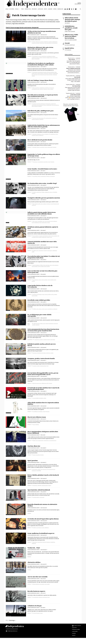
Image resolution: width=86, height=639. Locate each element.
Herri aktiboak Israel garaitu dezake (40, 140)
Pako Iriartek (72, 59)
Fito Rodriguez (68, 50)
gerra (38, 89)
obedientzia (52, 542)
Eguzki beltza (69, 48)
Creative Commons (77, 625)
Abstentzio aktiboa (34, 562)
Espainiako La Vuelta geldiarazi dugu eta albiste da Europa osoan (44, 155)
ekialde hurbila (37, 203)
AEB (33, 87)
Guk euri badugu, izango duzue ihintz (40, 80)
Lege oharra (74, 627)
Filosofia (42, 454)
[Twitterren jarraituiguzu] (67, 9)
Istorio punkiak (54, 235)
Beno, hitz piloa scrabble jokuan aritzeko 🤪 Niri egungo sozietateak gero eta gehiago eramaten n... (72, 98)
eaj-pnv (43, 134)
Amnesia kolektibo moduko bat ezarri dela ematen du (42, 242)
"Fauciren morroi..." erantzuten (74, 58)
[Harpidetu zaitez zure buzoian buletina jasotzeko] (65, 9)
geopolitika (40, 221)
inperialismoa (50, 309)
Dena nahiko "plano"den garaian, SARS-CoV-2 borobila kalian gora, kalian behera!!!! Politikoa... (73, 62)
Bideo (29, 323)
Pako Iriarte (67, 23)
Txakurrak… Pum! (34, 548)
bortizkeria (47, 87)
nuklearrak (34, 205)
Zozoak (67, 43)
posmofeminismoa (52, 440)
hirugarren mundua (35, 43)
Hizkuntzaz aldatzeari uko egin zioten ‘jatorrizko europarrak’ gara (40, 48)
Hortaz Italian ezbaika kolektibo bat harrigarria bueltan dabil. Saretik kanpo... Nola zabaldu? (72, 80)
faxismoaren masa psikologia (37, 105)
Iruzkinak (34, 9)
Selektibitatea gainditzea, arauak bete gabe (71, 27)
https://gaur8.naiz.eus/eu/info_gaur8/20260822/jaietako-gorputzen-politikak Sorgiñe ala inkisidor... (72, 89)
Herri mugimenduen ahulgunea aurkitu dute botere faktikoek (43, 432)
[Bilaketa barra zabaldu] (80, 9)
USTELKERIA (54, 192)
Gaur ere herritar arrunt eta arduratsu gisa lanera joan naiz (42, 271)
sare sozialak (47, 584)
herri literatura (45, 235)
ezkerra (43, 309)
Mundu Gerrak (56, 203)
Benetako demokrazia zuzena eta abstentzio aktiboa (42, 505)
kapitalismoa (36, 222)
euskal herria (46, 41)
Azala (7, 9)
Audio (29, 324)
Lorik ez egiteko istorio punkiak (44, 266)
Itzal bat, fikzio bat (34, 446)
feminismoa (46, 73)
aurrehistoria (35, 56)
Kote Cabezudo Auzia (42, 74)
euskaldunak (49, 56)
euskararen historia (35, 57)
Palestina (40, 106)
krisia (40, 222)
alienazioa (35, 118)
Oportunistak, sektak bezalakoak (39, 490)
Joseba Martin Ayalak (75, 94)
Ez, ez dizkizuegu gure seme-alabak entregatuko (39, 315)
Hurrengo (12, 620)
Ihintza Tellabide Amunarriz (71, 39)
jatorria (33, 58)
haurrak (47, 323)
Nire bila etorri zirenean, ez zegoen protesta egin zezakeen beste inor (43, 95)
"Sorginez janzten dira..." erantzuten (73, 75)
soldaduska (54, 250)
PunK (51, 237)
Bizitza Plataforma (36, 584)
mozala (44, 411)
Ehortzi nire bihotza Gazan (37, 417)
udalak (33, 251)
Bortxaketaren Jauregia (42, 72)
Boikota (38, 147)
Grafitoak (45, 339)
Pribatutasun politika (76, 629)
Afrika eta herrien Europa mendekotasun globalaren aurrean (42, 32)
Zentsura (33, 193)
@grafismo (35, 542)
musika (48, 237)
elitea (55, 72)
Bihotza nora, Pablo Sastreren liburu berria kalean (71, 36)
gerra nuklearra (44, 203)
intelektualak (55, 73)
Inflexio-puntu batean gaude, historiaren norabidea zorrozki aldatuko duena (42, 213)
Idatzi (45, 9)
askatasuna (39, 134)
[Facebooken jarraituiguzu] (73, 9)
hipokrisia (51, 73)
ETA (44, 118)
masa (33, 106)
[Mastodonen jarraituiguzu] (69, 9)
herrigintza (42, 584)
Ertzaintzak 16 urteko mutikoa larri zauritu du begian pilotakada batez (43, 388)
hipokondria (39, 542)
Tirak (22, 9)
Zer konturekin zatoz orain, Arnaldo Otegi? (42, 183)
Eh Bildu (34, 192)
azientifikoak (35, 411)
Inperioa (44, 57)
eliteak (34, 440)
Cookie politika (75, 631)
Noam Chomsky (49, 74)
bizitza (34, 454)
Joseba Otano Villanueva (70, 31)
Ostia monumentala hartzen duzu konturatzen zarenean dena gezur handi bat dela (43, 330)
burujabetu (38, 454)
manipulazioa (43, 176)
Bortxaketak (35, 72)
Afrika (34, 41)
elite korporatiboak (50, 72)
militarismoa (44, 237)
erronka (34, 613)
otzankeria (41, 119)
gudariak (33, 135)
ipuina (49, 235)
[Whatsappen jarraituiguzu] (76, 9)
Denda (55, 9)
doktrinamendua (36, 323)
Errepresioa (51, 87)
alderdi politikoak (36, 265)
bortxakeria (41, 398)
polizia (48, 89)
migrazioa (45, 89)
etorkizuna (48, 353)
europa (41, 41)
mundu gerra (44, 222)
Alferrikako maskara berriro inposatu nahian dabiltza (43, 403)
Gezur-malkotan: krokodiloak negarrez (41, 533)
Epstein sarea (34, 73)
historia (41, 57)
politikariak (47, 192)
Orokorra (29, 41)
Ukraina (50, 383)
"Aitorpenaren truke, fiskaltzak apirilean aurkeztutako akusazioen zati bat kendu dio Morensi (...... (73, 71)
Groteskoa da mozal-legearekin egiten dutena (43, 519)
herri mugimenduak (39, 440)
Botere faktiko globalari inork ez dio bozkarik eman (43, 475)
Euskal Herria (30, 339)
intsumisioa (41, 250)
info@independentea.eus (12, 631)
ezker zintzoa (38, 309)
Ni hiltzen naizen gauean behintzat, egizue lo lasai (43, 227)
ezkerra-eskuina (40, 73)
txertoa (50, 192)
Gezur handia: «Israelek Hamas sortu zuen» (42, 169)
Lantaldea (40, 9)
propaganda (52, 176)
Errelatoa (46, 134)
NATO (48, 383)
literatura (38, 613)
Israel (46, 147)
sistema (33, 75)
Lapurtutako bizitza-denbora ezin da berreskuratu (40, 286)
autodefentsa (42, 87)
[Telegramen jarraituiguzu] (71, 9)
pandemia (37, 324)
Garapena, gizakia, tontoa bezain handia (41, 358)
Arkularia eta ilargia (35, 606)
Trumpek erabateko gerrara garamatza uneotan (44, 198)
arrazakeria (37, 87)
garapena (35, 365)
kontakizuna (41, 135)
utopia (41, 613)
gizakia (52, 353)
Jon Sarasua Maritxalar (70, 45)
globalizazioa (54, 41)
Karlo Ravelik (77, 77)
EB (35, 383)
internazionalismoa (48, 43)
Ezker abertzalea (46, 265)
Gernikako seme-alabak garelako (39, 300)
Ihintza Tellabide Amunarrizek (73, 68)
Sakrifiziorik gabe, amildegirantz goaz (41, 111)
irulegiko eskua (49, 57)
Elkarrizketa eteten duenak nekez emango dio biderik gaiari (72, 19)
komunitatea (37, 58)
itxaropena (45, 597)
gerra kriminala (48, 221)
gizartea (50, 41)
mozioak (45, 250)
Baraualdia (60, 9)
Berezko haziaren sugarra (36, 591)
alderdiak (34, 134)
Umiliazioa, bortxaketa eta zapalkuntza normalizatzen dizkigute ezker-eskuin (41, 64)
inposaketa (40, 411)
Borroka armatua (40, 118)
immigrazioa (42, 43)
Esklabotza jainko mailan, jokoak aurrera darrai (42, 344)
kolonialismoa (54, 43)
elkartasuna (38, 41)
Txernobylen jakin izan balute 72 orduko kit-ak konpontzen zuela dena (44, 257)
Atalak (17, 9)
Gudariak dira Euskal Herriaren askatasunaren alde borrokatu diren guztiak (44, 126)
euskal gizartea (48, 118)
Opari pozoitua (33, 460)
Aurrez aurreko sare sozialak (37, 577)
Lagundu (50, 9)
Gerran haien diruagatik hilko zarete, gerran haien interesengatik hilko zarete (43, 373)
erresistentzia (34, 89)
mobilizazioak (49, 147)
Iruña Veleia (52, 339)
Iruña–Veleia (55, 57)
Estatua (41, 323)
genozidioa (42, 147)
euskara (53, 56)
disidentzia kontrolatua (41, 353)
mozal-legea (38, 527)
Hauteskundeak (43, 365)
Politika (43, 192)
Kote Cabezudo (35, 74)
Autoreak (11, 9)
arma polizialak (36, 398)
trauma (48, 222)
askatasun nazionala (37, 103)
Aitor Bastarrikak (76, 86)
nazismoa (36, 106)
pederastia (55, 74)
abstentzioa (35, 485)
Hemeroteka (28, 9)
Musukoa (47, 411)
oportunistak (41, 497)
